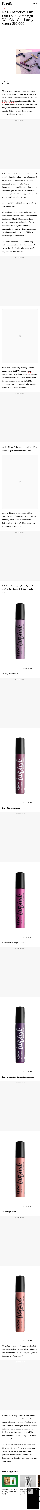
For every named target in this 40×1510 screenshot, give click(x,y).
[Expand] (29, 1489)
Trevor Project (19, 180)
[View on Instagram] (20, 336)
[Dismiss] (36, 1489)
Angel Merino (23, 104)
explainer (6, 251)
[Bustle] (7, 4)
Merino (29, 371)
